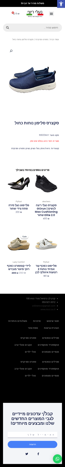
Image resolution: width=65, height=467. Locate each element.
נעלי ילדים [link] (30, 351)
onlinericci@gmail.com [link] (43, 305)
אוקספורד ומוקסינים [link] (48, 345)
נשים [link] (28, 148)
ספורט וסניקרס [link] (42, 39)
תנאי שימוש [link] (53, 321)
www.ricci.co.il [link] (48, 309)
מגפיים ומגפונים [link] (50, 351)
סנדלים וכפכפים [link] (50, 338)
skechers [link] (45, 148)
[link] (61, 4)
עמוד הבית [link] (54, 39)
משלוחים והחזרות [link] (17, 321)
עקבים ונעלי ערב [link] (23, 345)
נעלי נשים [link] (35, 148)
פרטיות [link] (37, 321)
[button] (51, 13)
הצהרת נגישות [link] (51, 328)
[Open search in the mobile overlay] (32, 27)
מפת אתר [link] (33, 328)
